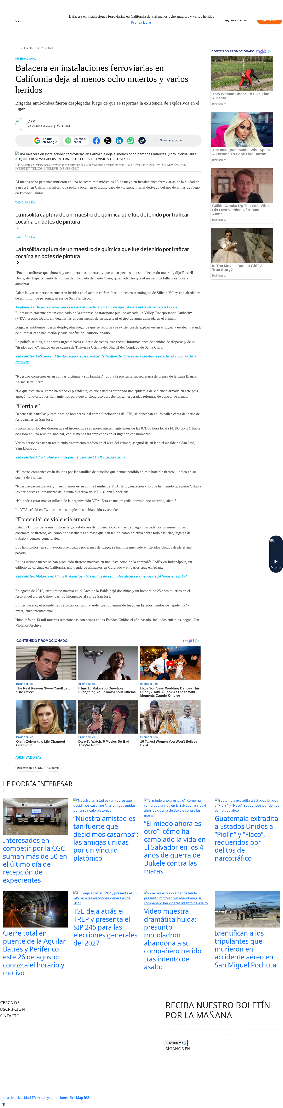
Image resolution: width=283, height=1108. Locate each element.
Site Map (76, 1097)
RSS (87, 1097)
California (53, 767)
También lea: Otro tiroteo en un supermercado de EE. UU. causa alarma (70, 457)
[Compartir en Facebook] (96, 140)
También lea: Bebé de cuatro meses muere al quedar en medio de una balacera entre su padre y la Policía (96, 307)
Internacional (42, 48)
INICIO (20, 48)
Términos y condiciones (50, 1097)
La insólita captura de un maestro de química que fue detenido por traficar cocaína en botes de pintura (102, 218)
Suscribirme (174, 1043)
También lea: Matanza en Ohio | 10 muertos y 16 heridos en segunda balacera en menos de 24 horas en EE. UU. (101, 576)
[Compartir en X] (108, 140)
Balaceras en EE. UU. (30, 767)
